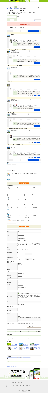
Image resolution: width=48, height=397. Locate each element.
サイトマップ (27, 390)
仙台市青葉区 (8, 357)
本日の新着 (14, 220)
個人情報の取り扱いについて (14, 382)
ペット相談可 (26, 181)
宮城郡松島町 (24, 357)
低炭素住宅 (26, 215)
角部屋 (9, 181)
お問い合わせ (24, 390)
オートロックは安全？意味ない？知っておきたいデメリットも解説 (14, 348)
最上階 (25, 187)
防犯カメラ (26, 199)
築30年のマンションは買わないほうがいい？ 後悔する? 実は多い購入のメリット (26, 345)
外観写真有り (18, 217)
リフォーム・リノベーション (36, 181)
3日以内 (22, 220)
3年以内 (16, 173)
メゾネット (26, 207)
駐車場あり (18, 180)
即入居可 (18, 181)
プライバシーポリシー (19, 390)
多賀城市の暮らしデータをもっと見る (34, 326)
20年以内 (32, 173)
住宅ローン (29, 385)
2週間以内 (29, 220)
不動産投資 (27, 385)
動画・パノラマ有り (27, 217)
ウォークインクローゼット (11, 197)
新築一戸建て (20, 385)
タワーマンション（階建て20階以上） (10, 207)
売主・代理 (9, 215)
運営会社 (30, 390)
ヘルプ (22, 390)
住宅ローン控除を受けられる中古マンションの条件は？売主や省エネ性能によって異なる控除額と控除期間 (14, 344)
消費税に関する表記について (20, 382)
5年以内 (20, 173)
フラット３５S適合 (19, 215)
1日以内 (18, 220)
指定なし (9, 173)
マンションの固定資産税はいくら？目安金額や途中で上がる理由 (37, 345)
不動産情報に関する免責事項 (14, 366)
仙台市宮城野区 (12, 357)
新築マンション (13, 385)
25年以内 (36, 173)
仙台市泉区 (19, 357)
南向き (25, 180)
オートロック (9, 199)
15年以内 (28, 173)
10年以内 (24, 173)
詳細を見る (37, 79)
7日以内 (25, 220)
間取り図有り (9, 217)
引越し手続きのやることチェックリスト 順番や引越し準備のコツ (37, 348)
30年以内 (9, 174)
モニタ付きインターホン (19, 199)
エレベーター (34, 180)
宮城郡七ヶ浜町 (28, 357)
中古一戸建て (23, 385)
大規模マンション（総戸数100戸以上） (19, 207)
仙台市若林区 (15, 357)
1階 (8, 187)
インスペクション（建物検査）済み (28, 210)
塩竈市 (21, 357)
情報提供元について (9, 366)
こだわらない (10, 220)
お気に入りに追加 (31, 79)
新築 (12, 173)
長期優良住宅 (34, 215)
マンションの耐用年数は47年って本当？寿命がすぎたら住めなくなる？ (26, 348)
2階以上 (9, 180)
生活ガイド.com (39, 322)
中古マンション (16, 385)
